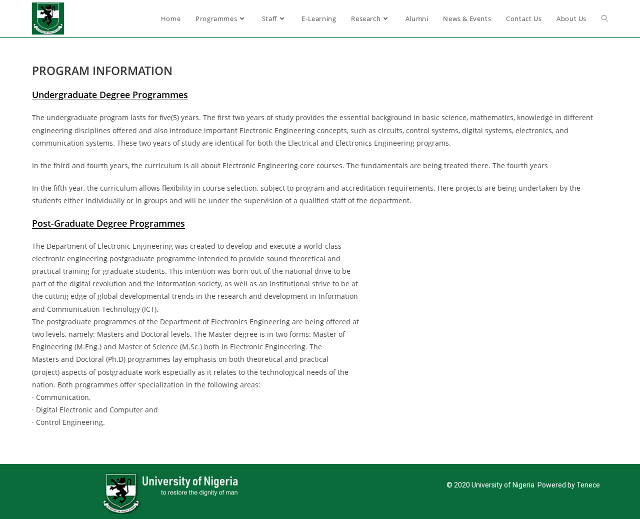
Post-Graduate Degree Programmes (108, 223)
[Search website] (605, 18)
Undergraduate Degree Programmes (110, 95)
